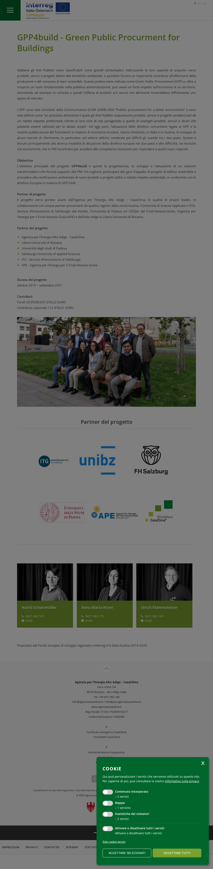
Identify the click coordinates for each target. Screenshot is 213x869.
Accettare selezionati (127, 853)
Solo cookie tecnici (114, 841)
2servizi (122, 796)
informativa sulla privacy (182, 781)
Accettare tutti (177, 853)
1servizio (122, 808)
